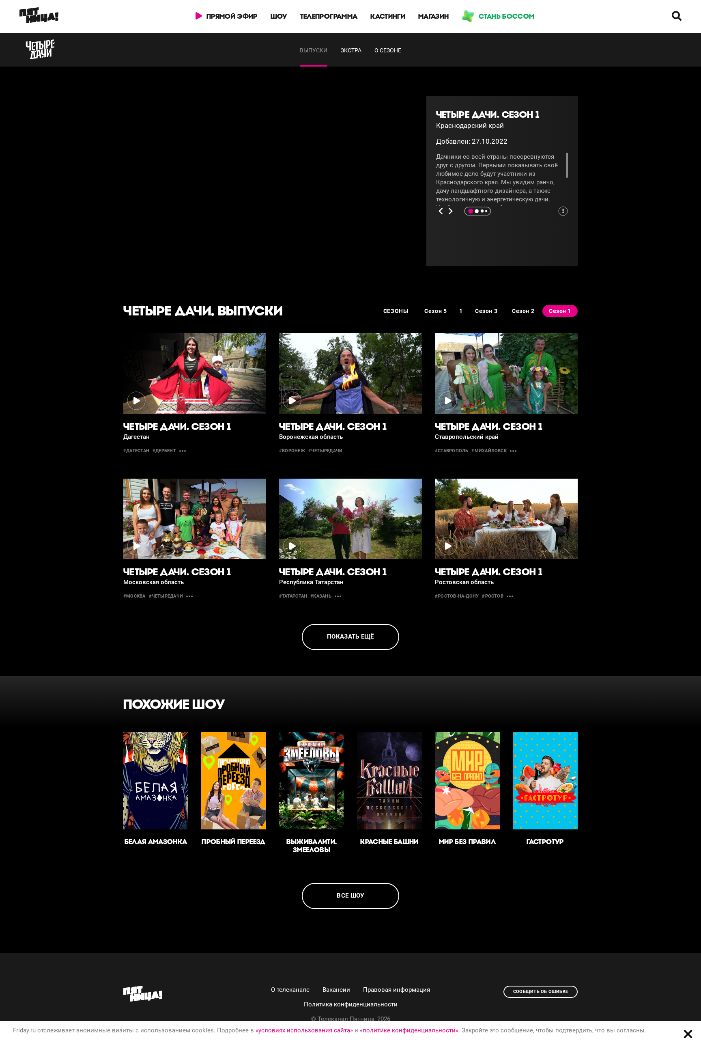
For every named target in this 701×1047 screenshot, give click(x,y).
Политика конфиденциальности (351, 1004)
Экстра (350, 50)
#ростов (492, 596)
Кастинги (387, 16)
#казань (320, 596)
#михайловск (488, 450)
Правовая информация (396, 989)
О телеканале (290, 989)
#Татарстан (293, 596)
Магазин (433, 16)
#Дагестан (136, 450)
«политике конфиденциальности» (409, 1030)
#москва (134, 596)
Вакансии (336, 989)
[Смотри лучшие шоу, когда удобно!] (38, 16)
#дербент (164, 450)
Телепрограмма (328, 16)
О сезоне (387, 50)
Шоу (279, 16)
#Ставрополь (451, 450)
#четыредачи (325, 450)
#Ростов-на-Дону (457, 596)
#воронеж (292, 450)
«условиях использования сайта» (304, 1030)
